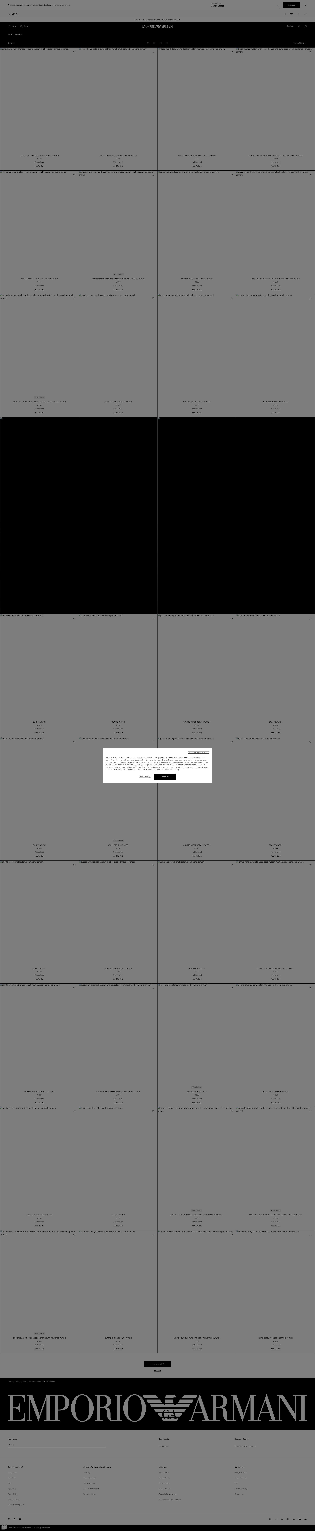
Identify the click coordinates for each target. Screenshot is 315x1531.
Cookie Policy (173, 769)
